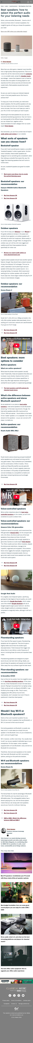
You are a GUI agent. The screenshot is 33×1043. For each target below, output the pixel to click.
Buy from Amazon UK (10, 195)
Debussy (17, 231)
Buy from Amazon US (10, 198)
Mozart (27, 231)
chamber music (26, 76)
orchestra (29, 74)
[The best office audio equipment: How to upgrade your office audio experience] (16, 956)
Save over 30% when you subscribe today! (14, 31)
